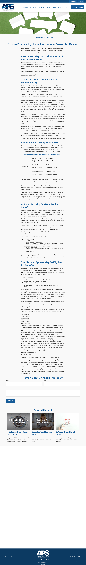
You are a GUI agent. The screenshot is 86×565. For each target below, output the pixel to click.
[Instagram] (46, 559)
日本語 (81, 1)
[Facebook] (37, 559)
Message (8, 389)
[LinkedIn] (42, 559)
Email (45, 380)
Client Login (73, 1)
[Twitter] (39, 559)
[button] (24, 7)
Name (7, 380)
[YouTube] (44, 559)
